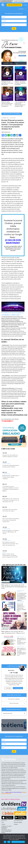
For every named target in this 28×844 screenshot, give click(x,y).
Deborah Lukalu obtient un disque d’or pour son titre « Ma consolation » (7, 104)
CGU (2, 822)
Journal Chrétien (7, 762)
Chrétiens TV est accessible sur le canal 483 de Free (7, 83)
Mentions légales (18, 822)
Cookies (3, 824)
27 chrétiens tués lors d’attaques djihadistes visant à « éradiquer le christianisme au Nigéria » (22, 597)
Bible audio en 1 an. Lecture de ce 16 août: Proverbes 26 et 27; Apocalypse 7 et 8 (21, 652)
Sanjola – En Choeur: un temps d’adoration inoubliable (20, 83)
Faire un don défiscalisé (14, 4)
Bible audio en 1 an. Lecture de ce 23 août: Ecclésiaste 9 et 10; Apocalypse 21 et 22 (13, 586)
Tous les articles (18, 688)
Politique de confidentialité (18, 841)
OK (5, 841)
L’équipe (16, 824)
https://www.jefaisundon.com (14, 415)
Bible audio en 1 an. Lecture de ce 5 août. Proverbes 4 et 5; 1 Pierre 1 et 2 (13, 632)
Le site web (8, 688)
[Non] (26, 839)
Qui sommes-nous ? (18, 820)
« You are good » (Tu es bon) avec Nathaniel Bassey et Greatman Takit (20, 104)
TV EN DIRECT (7, 421)
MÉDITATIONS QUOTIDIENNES (12, 113)
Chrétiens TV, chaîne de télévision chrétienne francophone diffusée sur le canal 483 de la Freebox (6, 829)
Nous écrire (4, 820)
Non (9, 841)
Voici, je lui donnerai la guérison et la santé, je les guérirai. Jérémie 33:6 (21, 607)
